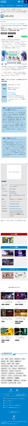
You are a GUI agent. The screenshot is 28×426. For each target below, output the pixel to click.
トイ (10, 368)
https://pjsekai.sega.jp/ (14, 206)
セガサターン (11, 373)
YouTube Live (12, 92)
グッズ (15, 366)
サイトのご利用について (9, 400)
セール (19, 382)
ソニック (9, 375)
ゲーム (3, 5)
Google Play (13, 192)
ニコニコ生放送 (12, 94)
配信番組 (13, 9)
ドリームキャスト (19, 373)
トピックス (8, 9)
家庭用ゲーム (7, 340)
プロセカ (11, 370)
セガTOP (2, 9)
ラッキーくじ (18, 370)
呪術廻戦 (17, 378)
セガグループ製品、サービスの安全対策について (13, 405)
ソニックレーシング (17, 375)
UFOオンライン (5, 370)
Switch (17, 363)
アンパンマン (4, 382)
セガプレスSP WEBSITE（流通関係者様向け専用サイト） (20, 395)
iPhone (11, 361)
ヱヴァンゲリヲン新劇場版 (7, 380)
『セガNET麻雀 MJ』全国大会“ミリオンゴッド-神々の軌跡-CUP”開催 (20, 319)
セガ (2, 358)
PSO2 (24, 375)
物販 (11, 366)
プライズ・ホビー (11, 5)
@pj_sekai (11, 99)
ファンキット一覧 (12, 382)
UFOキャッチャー (21, 368)
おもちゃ (14, 368)
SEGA (6, 358)
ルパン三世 (23, 380)
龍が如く (3, 378)
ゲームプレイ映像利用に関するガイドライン (12, 407)
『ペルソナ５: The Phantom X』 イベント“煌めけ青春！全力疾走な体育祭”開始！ (7, 302)
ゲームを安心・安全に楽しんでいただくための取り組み (14, 398)
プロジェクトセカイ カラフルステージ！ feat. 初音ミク (13, 23)
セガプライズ (4, 368)
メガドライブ (4, 373)
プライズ (21, 366)
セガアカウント (10, 378)
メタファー (4, 375)
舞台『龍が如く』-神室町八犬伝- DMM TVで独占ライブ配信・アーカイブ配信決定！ (7, 319)
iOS (7, 361)
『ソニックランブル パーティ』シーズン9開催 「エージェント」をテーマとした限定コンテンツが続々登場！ (20, 302)
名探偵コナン (16, 380)
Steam (8, 363)
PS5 (13, 363)
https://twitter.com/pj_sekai (15, 208)
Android (3, 361)
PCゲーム (3, 304)
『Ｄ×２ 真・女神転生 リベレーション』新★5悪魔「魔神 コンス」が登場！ (20, 337)
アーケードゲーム (17, 323)
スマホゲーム (18, 9)
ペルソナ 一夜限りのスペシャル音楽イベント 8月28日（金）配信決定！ (7, 337)
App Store (13, 191)
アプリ (23, 358)
